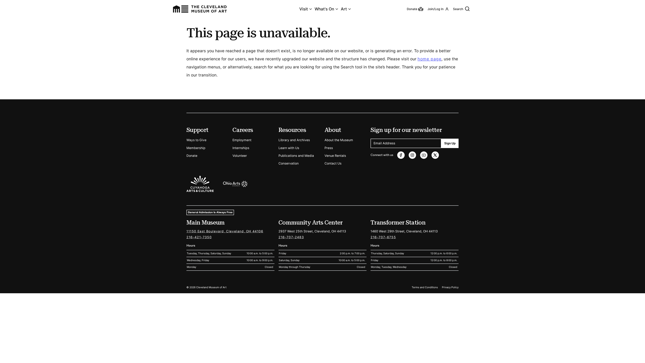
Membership (195, 148)
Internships (240, 148)
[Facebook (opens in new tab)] (401, 155)
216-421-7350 (199, 237)
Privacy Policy (450, 287)
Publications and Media (296, 156)
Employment (241, 140)
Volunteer (239, 156)
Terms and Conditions (425, 287)
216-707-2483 (291, 237)
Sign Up (450, 143)
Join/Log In (435, 9)
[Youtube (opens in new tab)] (423, 155)
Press (329, 148)
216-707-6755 (383, 237)
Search (458, 9)
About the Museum (339, 140)
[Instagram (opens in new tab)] (412, 155)
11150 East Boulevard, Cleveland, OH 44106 (224, 231)
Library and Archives (294, 140)
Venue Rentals (335, 156)
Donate (191, 156)
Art (344, 9)
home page (429, 58)
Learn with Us (288, 148)
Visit (303, 9)
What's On (324, 9)
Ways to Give (196, 140)
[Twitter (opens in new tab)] (435, 155)
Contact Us (333, 163)
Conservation (288, 163)
